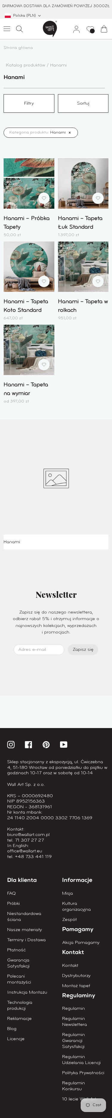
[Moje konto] (74, 29)
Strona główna (18, 48)
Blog (11, 1028)
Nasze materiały (24, 929)
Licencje (15, 1039)
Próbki (13, 903)
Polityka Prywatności (83, 1073)
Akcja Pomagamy (80, 942)
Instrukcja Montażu (27, 992)
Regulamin (73, 1008)
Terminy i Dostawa (26, 940)
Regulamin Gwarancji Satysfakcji (73, 1040)
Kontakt (70, 965)
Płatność (16, 950)
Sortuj (83, 103)
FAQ (11, 893)
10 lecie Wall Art (79, 1099)
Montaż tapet (76, 986)
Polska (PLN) (24, 16)
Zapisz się (83, 649)
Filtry (29, 103)
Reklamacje (19, 1018)
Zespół (69, 919)
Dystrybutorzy (76, 975)
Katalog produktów (26, 65)
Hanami (58, 65)
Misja (67, 893)
